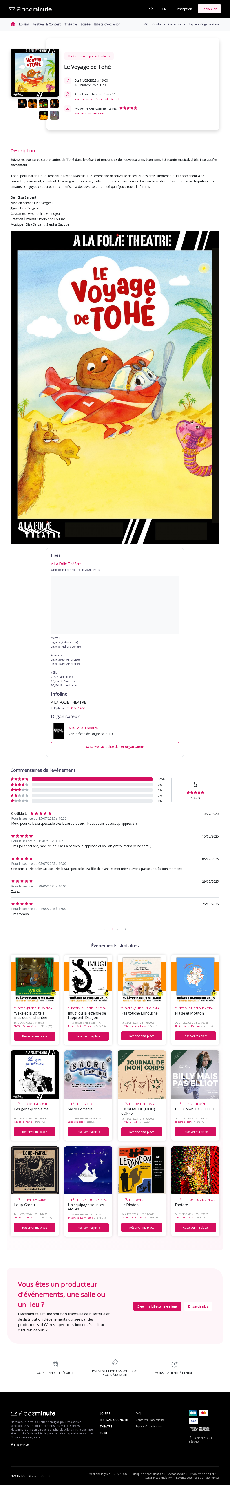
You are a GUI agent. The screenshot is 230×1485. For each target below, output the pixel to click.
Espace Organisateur (204, 24)
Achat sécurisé (177, 1474)
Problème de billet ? (203, 1474)
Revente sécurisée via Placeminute (197, 1478)
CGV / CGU (120, 1474)
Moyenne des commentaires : (97, 110)
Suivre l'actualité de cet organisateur (117, 746)
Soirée (86, 24)
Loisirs (24, 24)
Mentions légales (99, 1474)
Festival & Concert (47, 24)
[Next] (125, 929)
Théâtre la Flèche (130, 1122)
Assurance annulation (158, 1478)
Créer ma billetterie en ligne (157, 1306)
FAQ (145, 24)
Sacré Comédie (75, 1121)
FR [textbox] (164, 9)
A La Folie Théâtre (23, 1121)
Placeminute (22, 1445)
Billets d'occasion (107, 24)
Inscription (184, 9)
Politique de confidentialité (148, 1474)
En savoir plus (198, 1306)
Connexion (209, 9)
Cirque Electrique (184, 1217)
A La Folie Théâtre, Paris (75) (99, 96)
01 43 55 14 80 (76, 708)
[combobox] (165, 9)
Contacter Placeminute (169, 24)
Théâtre (70, 24)
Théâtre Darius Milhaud (26, 1026)
